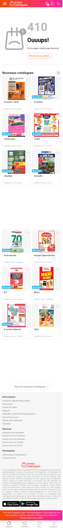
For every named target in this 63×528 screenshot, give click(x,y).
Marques (6, 411)
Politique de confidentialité (46, 515)
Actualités (6, 424)
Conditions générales (26, 515)
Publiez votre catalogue (12, 420)
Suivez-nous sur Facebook (13, 436)
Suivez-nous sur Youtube (12, 442)
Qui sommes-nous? (10, 417)
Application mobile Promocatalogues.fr (19, 414)
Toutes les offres (9, 407)
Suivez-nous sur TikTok (12, 445)
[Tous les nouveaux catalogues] (58, 73)
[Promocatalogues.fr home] (19, 3)
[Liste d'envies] (52, 3)
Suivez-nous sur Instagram (13, 439)
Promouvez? (7, 404)
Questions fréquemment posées (16, 401)
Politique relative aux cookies (31, 518)
